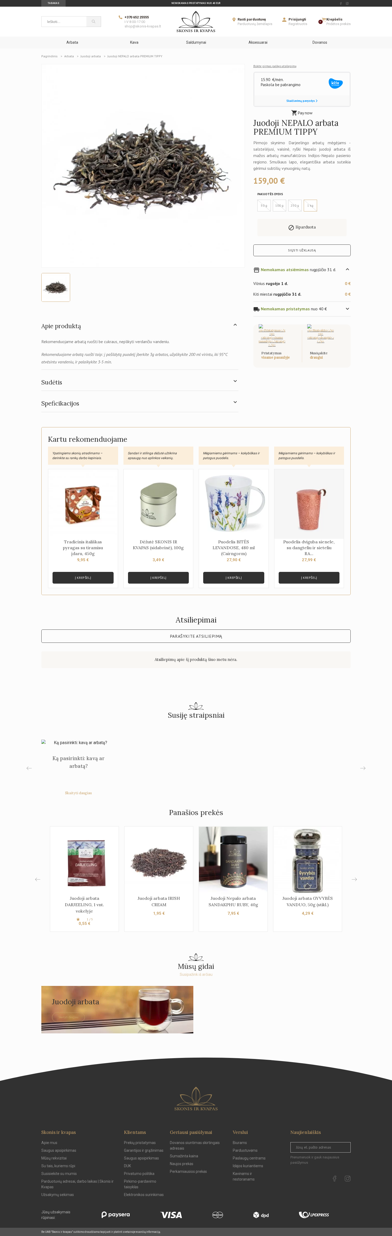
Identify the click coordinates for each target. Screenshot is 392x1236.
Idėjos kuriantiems (248, 1166)
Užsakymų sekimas (57, 1195)
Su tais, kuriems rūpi (58, 1166)
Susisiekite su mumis (59, 1173)
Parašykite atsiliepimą (196, 636)
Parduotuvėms (245, 1150)
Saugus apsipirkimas (58, 1150)
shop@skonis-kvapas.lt (143, 26)
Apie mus (49, 1143)
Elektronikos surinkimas (144, 1195)
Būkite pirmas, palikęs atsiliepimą (274, 66)
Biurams (240, 1143)
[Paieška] (93, 21)
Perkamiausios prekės (188, 1171)
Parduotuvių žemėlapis (255, 24)
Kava (134, 42)
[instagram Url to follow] (347, 3)
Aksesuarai (258, 42)
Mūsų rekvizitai (54, 1158)
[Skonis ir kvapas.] (196, 1098)
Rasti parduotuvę (252, 19)
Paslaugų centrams (249, 1158)
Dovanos (320, 42)
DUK (127, 1166)
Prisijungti (297, 19)
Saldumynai (196, 42)
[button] (354, 879)
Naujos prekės (181, 1164)
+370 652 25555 (137, 17)
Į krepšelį (83, 578)
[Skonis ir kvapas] (196, 21)
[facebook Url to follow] (341, 3)
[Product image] (143, 165)
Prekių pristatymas (140, 1143)
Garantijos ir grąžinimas (143, 1150)
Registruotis (298, 24)
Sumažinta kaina (184, 1156)
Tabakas (53, 3)
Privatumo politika (139, 1173)
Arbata (72, 42)
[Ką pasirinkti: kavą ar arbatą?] (78, 743)
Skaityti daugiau (78, 793)
